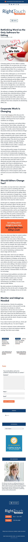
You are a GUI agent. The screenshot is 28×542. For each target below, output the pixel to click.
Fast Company (9, 115)
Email (5, 396)
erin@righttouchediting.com (15, 1)
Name (5, 391)
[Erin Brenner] (14, 471)
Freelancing (5, 342)
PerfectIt (9, 79)
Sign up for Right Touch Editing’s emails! (14, 228)
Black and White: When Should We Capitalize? (21, 353)
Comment (6, 375)
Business (4, 340)
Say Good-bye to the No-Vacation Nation (7, 353)
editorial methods (19, 342)
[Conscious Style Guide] (14, 451)
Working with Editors (5, 344)
